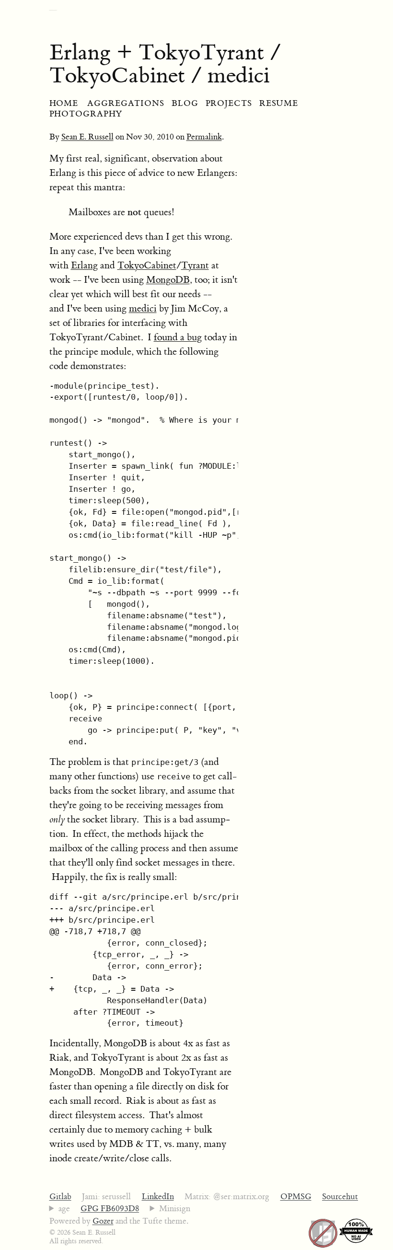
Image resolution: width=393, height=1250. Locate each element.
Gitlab (60, 1197)
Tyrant (195, 265)
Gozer (103, 1221)
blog (185, 103)
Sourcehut (340, 1197)
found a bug (178, 337)
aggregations (125, 103)
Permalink (204, 137)
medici (143, 308)
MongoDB (168, 280)
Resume (278, 103)
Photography (86, 114)
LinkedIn (158, 1197)
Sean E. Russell (87, 137)
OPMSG (296, 1197)
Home (64, 103)
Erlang (84, 265)
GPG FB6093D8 (110, 1209)
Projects (229, 103)
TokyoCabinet (146, 265)
